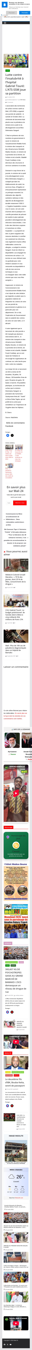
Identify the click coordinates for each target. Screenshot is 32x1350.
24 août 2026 (9, 1230)
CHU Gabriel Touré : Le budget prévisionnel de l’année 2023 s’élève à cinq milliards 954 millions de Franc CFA (15, 615)
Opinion (21, 962)
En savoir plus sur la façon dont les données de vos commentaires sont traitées (15, 716)
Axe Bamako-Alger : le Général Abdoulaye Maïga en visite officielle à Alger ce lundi (15, 1306)
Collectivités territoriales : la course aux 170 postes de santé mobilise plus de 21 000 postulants (16, 1286)
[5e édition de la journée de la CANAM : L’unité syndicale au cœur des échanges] (19, 447)
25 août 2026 (10, 1209)
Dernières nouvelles (11, 962)
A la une (8, 1072)
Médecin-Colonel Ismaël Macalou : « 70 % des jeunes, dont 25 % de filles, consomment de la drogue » (15, 579)
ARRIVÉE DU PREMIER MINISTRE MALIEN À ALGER (22, 1024)
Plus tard (16, 12)
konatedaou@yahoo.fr (12, 99)
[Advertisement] (16, 42)
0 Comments (10, 102)
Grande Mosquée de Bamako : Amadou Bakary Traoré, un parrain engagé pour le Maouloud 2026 (14, 1206)
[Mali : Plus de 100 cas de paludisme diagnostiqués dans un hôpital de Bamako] (16, 631)
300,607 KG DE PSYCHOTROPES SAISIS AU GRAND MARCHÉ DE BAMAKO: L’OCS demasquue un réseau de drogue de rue (15, 980)
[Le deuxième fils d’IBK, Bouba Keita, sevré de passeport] (16, 1062)
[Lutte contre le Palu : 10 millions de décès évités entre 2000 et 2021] (9, 447)
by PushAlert (5, 13)
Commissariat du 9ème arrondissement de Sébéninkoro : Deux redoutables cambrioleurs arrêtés (15, 519)
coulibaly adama (19, 995)
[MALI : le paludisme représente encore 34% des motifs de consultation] (9, 465)
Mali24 (16, 1089)
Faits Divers (9, 1075)
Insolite (16, 1075)
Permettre (26, 12)
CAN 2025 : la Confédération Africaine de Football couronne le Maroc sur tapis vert (21, 1120)
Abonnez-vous (19, 503)
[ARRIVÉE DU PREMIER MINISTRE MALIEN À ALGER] (9, 1026)
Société (13, 965)
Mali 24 (16, 1340)
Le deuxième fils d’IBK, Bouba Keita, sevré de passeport (15, 1082)
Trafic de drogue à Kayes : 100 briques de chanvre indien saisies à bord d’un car (16, 1266)
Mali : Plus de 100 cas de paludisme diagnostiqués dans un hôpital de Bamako (15, 649)
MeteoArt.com (19, 1197)
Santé (7, 70)
